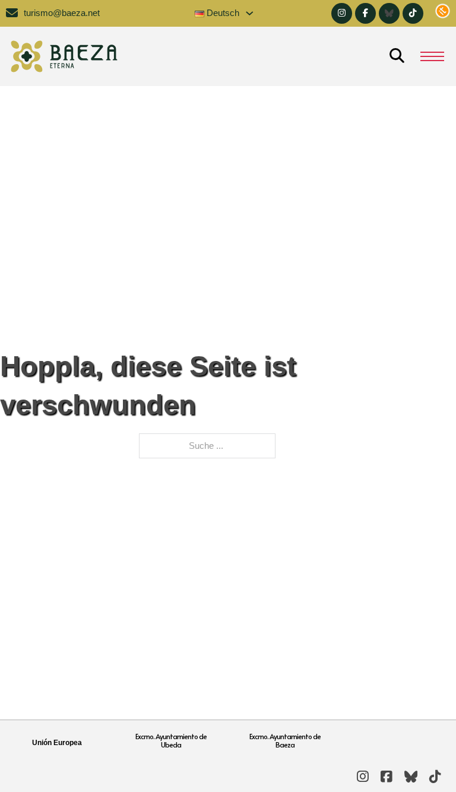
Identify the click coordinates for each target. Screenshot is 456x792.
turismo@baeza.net (62, 13)
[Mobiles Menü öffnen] (432, 56)
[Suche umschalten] (396, 56)
